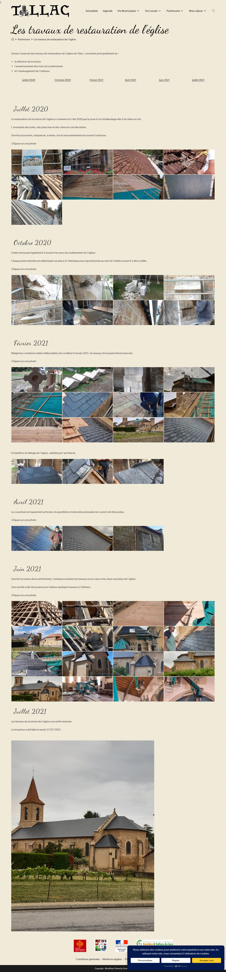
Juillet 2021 (198, 80)
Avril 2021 (130, 80)
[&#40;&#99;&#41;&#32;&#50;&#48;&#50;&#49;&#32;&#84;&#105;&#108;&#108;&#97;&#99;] (36, 379)
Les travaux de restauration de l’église (55, 39)
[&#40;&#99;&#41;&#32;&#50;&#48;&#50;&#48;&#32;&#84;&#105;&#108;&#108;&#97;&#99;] (36, 162)
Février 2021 (96, 80)
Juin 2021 (164, 80)
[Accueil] (12, 39)
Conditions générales (88, 959)
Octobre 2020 (63, 80)
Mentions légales (112, 959)
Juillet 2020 (28, 80)
